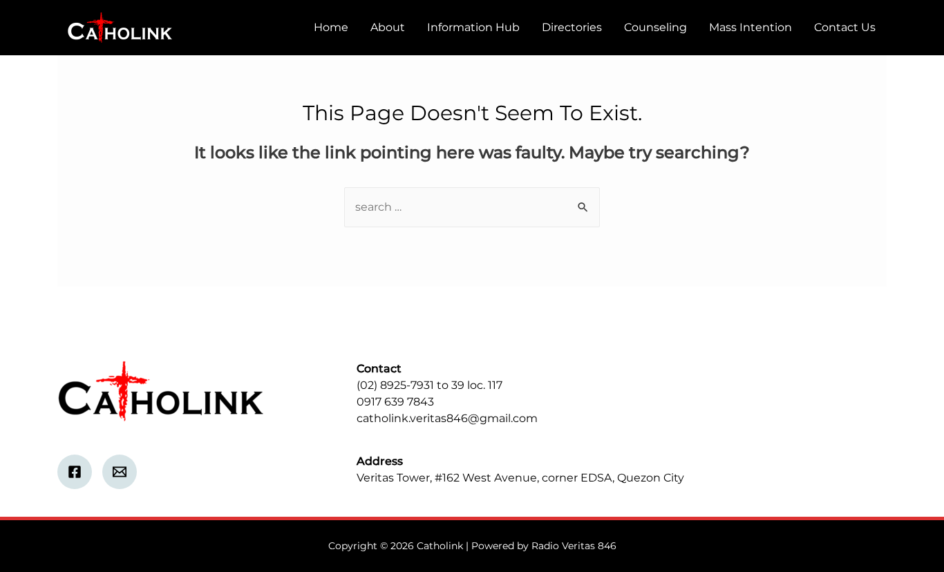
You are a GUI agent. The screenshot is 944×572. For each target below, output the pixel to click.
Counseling (655, 27)
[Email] (119, 472)
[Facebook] (74, 472)
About (387, 27)
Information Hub (473, 27)
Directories (572, 27)
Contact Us (845, 27)
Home (331, 27)
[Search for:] (472, 206)
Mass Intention (750, 27)
